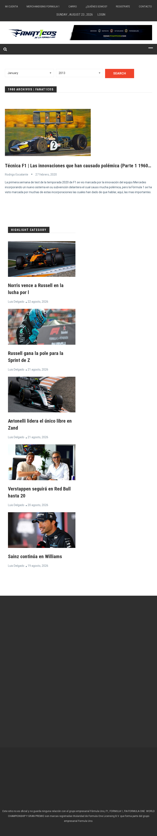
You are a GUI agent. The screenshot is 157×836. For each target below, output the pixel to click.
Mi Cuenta (11, 6)
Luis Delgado (16, 301)
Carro (72, 6)
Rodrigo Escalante (16, 174)
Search (119, 73)
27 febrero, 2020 (46, 174)
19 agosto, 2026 (38, 565)
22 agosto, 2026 (38, 301)
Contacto (145, 6)
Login (101, 14)
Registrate (123, 6)
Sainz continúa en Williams (35, 556)
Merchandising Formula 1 (43, 6)
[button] (29, 73)
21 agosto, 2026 (38, 369)
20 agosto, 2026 (38, 505)
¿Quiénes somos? (96, 6)
